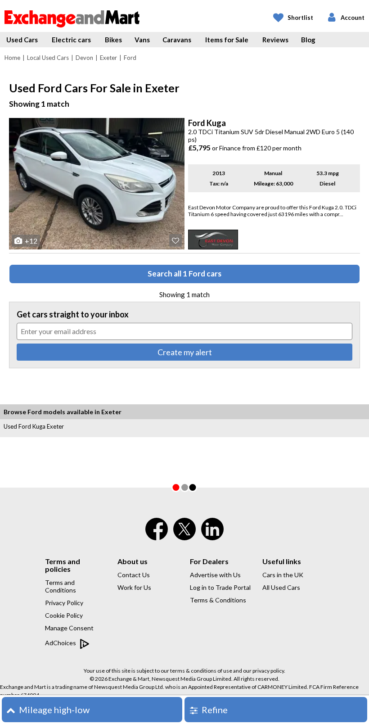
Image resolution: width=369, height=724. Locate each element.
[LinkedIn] (212, 534)
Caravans (176, 40)
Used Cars (22, 40)
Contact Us (133, 575)
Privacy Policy (64, 602)
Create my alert (185, 352)
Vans (142, 40)
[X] (184, 538)
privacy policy (268, 670)
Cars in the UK (282, 575)
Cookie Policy (64, 615)
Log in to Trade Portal (220, 587)
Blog (308, 40)
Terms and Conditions (60, 586)
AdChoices (61, 643)
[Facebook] (156, 534)
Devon (84, 57)
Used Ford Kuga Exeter (34, 426)
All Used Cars (281, 587)
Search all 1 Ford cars (184, 273)
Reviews (275, 40)
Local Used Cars (48, 57)
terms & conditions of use (201, 670)
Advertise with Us (215, 575)
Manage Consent (69, 628)
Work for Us (134, 587)
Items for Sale (226, 40)
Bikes (113, 40)
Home (12, 57)
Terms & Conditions (218, 600)
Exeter (108, 57)
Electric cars (71, 40)
